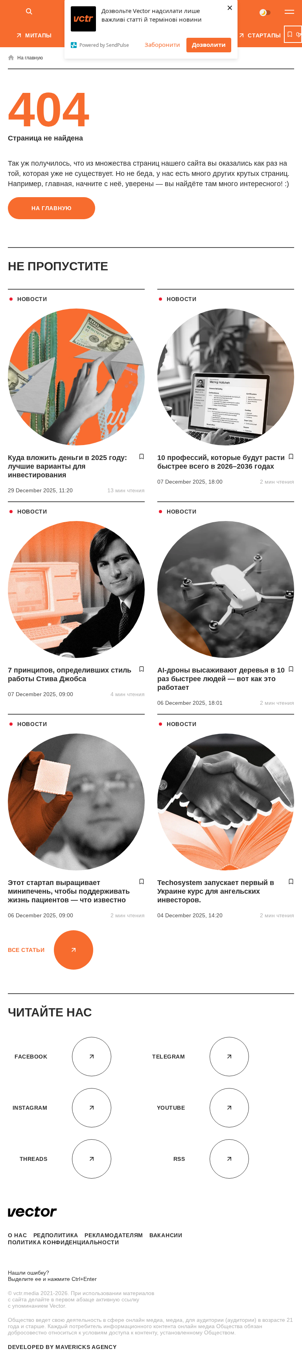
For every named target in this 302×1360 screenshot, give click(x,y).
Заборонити (162, 44)
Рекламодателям (114, 1235)
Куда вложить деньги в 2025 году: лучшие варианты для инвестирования (67, 466)
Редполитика (56, 1235)
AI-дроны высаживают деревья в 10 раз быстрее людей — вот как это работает (221, 678)
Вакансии (165, 1235)
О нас (17, 1235)
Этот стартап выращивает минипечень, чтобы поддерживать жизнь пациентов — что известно (69, 891)
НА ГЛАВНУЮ (51, 208)
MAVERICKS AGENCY (85, 1347)
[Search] (29, 12)
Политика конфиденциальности (63, 1242)
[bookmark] (141, 456)
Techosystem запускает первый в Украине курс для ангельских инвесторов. (215, 891)
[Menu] (289, 12)
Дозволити (209, 44)
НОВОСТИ (32, 299)
